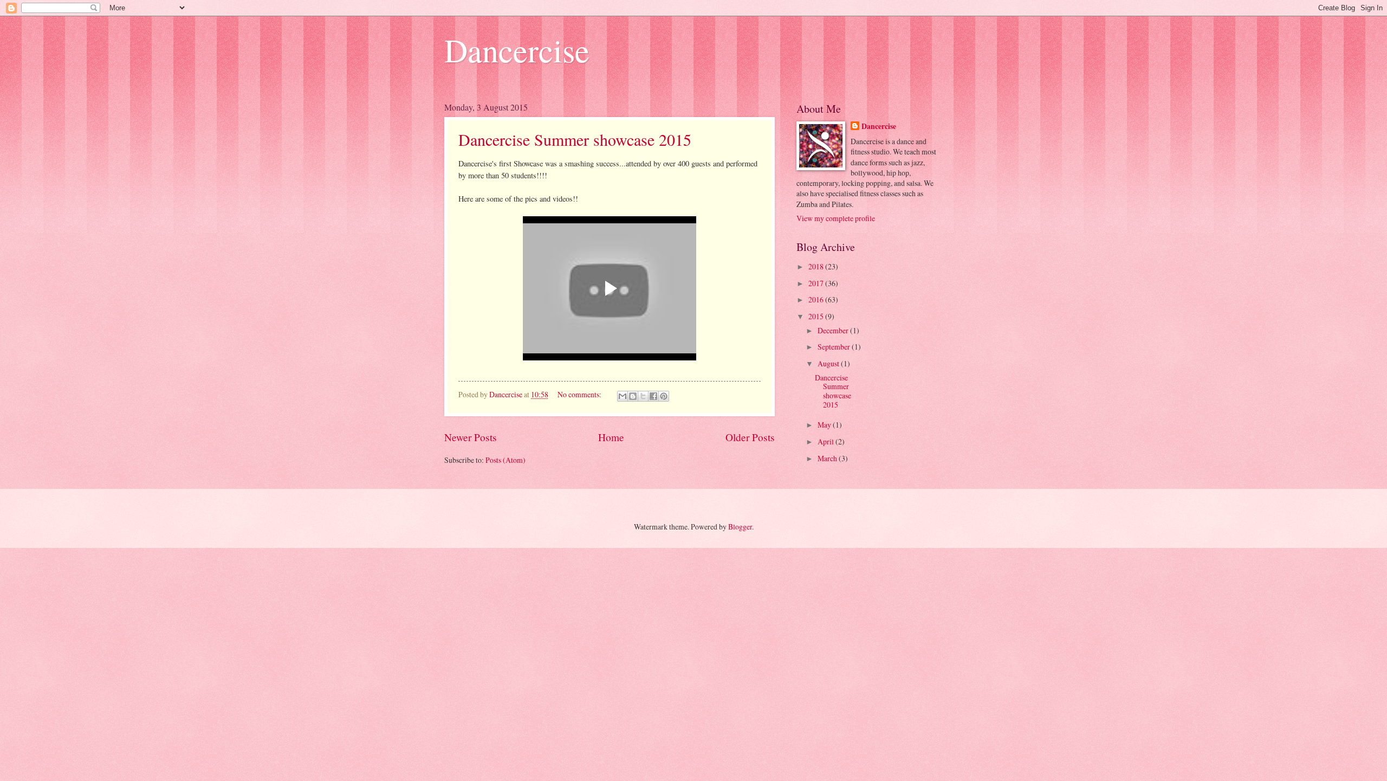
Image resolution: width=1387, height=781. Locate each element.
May (825, 424)
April (826, 441)
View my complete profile (835, 218)
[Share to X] (643, 396)
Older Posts (750, 437)
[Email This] (622, 396)
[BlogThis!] (632, 396)
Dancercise (516, 50)
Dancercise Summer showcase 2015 (574, 139)
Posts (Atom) (505, 460)
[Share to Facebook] (653, 396)
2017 (816, 283)
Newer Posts (470, 437)
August (829, 363)
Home (611, 437)
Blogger (740, 526)
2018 (816, 266)
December (834, 330)
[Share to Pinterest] (663, 396)
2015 (816, 316)
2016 (816, 299)
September (835, 346)
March (828, 458)
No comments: (580, 394)
